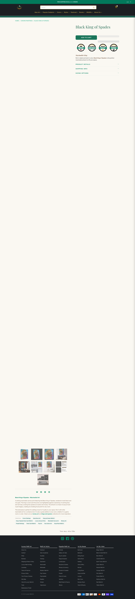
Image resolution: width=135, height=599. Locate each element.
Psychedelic (43, 576)
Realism (42, 579)
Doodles (42, 555)
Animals (61, 550)
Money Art (63, 520)
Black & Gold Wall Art (101, 552)
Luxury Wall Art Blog (26, 564)
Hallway (80, 561)
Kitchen (79, 567)
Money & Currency (63, 567)
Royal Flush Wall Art (59, 523)
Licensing (23, 567)
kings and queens (46, 514)
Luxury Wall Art (30, 594)
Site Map (23, 579)
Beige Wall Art (100, 550)
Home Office (81, 564)
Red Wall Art (99, 582)
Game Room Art (36, 518)
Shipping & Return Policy (27, 561)
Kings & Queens (63, 558)
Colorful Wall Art (100, 558)
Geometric (42, 561)
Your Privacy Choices (26, 576)
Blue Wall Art (99, 555)
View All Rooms (81, 585)
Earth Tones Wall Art (101, 561)
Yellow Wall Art (100, 585)
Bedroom (80, 552)
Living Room (81, 570)
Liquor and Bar (81, 573)
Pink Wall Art (99, 573)
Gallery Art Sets (63, 552)
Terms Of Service (25, 570)
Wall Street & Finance (64, 582)
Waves (60, 585)
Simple (42, 582)
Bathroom (80, 550)
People (60, 573)
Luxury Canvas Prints (40, 520)
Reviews (23, 558)
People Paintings (20, 523)
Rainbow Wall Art (100, 579)
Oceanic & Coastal (63, 570)
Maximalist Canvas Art (53, 520)
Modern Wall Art (44, 570)
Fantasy (42, 558)
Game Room (81, 558)
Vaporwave (43, 585)
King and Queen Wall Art (49, 518)
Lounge (79, 576)
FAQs (22, 555)
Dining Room (81, 555)
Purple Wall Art (100, 576)
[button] (38, 12)
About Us (23, 550)
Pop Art (40, 523)
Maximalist (43, 564)
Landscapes (62, 561)
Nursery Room (81, 582)
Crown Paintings (27, 518)
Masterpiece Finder (26, 588)
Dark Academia (44, 552)
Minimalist (42, 567)
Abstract (42, 550)
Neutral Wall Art (100, 567)
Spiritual (61, 579)
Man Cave (80, 579)
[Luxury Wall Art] (19, 7)
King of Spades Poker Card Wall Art (24, 520)
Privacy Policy (25, 573)
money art (35, 514)
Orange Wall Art (100, 570)
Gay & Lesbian (62, 555)
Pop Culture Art (48, 523)
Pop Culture (43, 573)
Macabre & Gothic (63, 564)
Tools (22, 585)
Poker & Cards (62, 576)
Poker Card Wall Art (31, 523)
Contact (23, 552)
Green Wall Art (100, 564)
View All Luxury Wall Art (27, 582)
